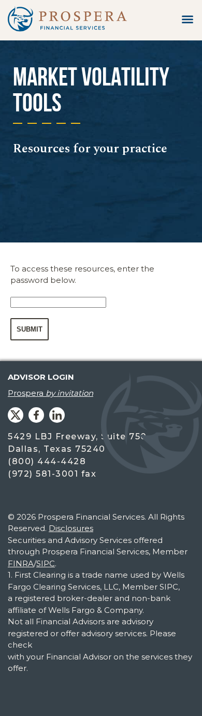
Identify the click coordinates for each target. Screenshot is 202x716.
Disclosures (71, 528)
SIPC (45, 563)
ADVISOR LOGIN (41, 377)
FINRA (21, 563)
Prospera (50, 393)
